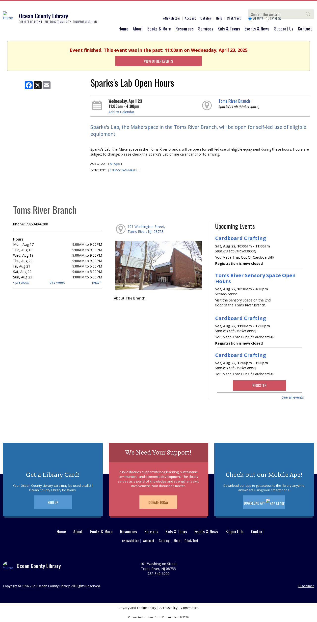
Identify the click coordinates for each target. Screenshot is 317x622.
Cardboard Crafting (240, 238)
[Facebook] (115, 9)
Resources (185, 29)
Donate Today (158, 502)
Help (219, 18)
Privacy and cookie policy (137, 607)
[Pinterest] (137, 9)
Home (123, 29)
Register (259, 385)
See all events (293, 397)
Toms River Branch (234, 101)
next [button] (96, 282)
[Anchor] (152, 9)
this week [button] (57, 282)
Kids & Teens (229, 29)
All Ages (115, 163)
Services (205, 29)
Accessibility (168, 607)
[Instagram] (122, 9)
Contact (305, 29)
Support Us (283, 29)
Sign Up (53, 502)
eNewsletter (171, 18)
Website (258, 19)
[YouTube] (145, 9)
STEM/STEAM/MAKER (123, 170)
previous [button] (21, 282)
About (138, 29)
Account (190, 18)
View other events (158, 61)
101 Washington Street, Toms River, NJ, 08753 (146, 229)
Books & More (159, 29)
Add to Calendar (121, 111)
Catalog (205, 18)
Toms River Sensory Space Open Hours (255, 278)
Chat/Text (234, 18)
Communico (190, 607)
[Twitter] (130, 9)
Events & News (257, 29)
